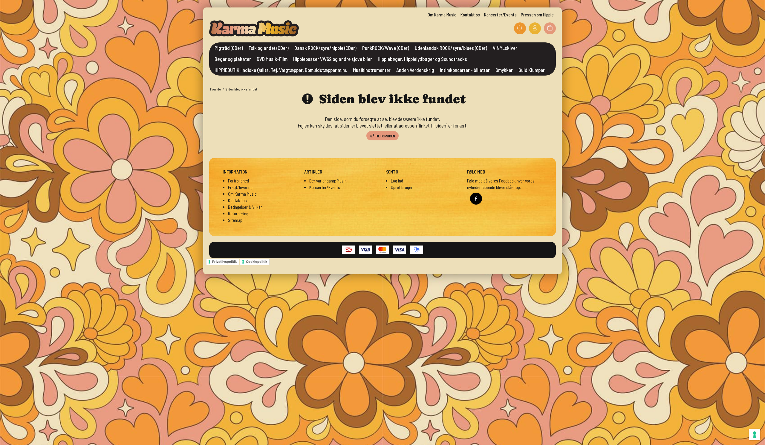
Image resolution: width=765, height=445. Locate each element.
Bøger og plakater (233, 59)
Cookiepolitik (256, 262)
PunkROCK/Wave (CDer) (385, 48)
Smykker (504, 70)
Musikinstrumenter (372, 70)
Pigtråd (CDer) (229, 48)
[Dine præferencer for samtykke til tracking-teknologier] (754, 434)
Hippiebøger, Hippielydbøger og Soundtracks (422, 59)
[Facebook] (476, 199)
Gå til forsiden (382, 136)
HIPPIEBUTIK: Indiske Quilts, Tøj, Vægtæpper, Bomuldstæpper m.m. (281, 70)
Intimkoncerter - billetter (465, 70)
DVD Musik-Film (272, 59)
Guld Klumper (531, 70)
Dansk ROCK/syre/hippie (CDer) (325, 48)
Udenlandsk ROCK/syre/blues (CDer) (451, 48)
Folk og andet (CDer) (269, 48)
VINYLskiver (505, 48)
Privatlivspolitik (224, 262)
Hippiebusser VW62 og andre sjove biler (332, 59)
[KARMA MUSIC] (254, 28)
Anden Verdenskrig (415, 70)
